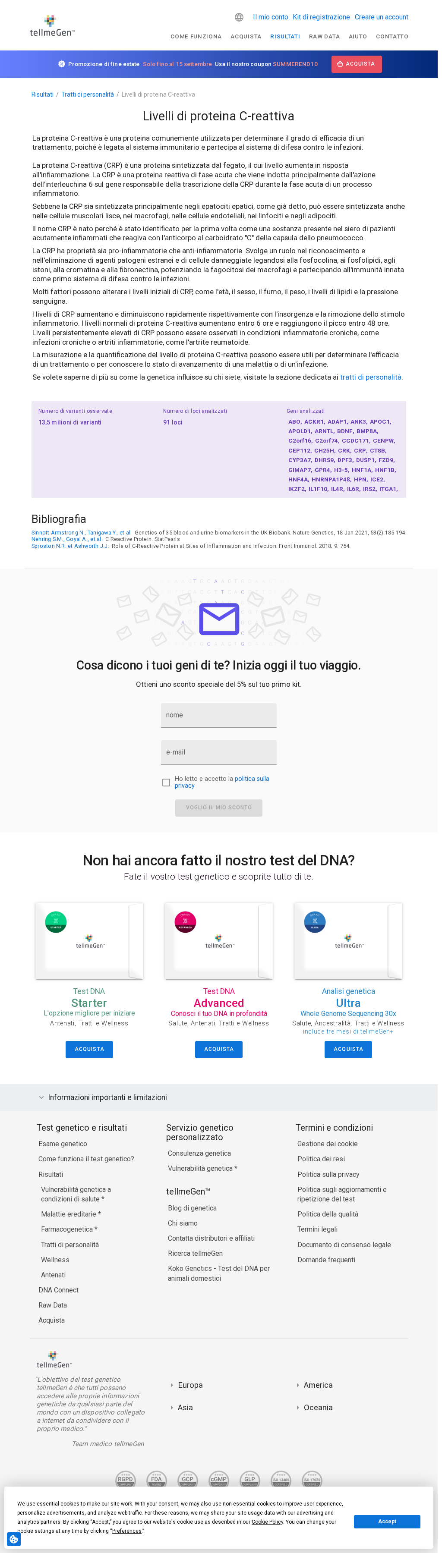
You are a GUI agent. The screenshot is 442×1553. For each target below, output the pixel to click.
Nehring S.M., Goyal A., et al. (67, 539)
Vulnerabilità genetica (201, 1168)
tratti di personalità (370, 377)
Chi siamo (183, 1223)
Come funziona (196, 36)
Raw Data (52, 1305)
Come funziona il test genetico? (86, 1159)
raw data (324, 36)
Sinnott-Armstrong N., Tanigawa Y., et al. (82, 532)
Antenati (53, 1275)
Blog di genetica (192, 1208)
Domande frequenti (326, 1260)
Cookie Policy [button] (267, 1522)
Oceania (318, 1407)
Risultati (285, 36)
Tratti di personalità (87, 94)
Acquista (245, 36)
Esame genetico (62, 1144)
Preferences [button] (127, 1531)
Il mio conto (270, 17)
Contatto (392, 36)
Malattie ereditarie (69, 1214)
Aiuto (358, 36)
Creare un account (381, 17)
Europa (190, 1385)
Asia (185, 1407)
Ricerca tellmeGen (195, 1253)
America (318, 1385)
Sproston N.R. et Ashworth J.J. (70, 546)
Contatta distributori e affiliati (211, 1238)
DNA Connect (58, 1290)
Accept (387, 1521)
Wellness (55, 1260)
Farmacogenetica (68, 1229)
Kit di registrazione (321, 17)
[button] (239, 17)
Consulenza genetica (199, 1153)
